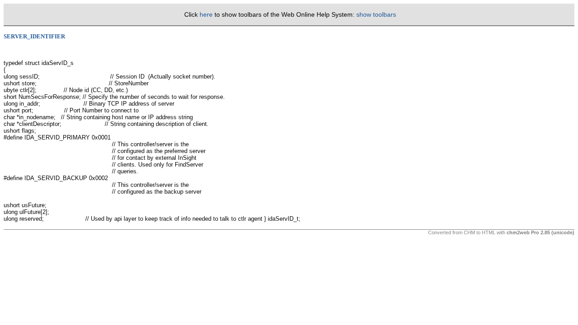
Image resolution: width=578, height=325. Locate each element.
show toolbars (376, 14)
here (206, 14)
